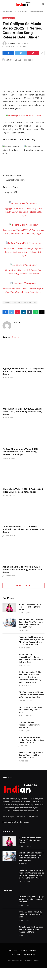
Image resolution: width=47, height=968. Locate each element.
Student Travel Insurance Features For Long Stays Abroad (30, 606)
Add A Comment (23, 585)
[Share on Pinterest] (33, 53)
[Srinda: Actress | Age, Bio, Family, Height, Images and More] (9, 915)
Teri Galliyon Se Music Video (24, 302)
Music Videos (22, 11)
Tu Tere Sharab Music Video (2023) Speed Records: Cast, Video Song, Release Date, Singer (23, 252)
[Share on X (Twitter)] (21, 53)
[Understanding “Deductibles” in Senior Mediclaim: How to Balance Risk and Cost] (9, 658)
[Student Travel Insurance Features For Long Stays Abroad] (9, 607)
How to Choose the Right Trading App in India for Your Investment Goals (31, 739)
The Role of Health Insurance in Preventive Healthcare (29, 724)
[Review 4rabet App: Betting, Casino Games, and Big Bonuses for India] (9, 755)
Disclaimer (17, 954)
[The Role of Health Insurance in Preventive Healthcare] (9, 725)
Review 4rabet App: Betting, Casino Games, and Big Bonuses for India (31, 754)
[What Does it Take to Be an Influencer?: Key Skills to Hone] (9, 710)
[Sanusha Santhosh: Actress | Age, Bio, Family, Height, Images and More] (9, 930)
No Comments (10, 47)
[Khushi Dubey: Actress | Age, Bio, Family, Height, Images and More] (9, 900)
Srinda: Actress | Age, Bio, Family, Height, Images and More (30, 914)
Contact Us (29, 954)
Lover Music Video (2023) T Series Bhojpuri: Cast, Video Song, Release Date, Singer (23, 529)
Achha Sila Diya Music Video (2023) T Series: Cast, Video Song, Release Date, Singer (22, 570)
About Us (33, 951)
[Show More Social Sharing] (42, 53)
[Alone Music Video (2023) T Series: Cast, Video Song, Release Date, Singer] (23, 265)
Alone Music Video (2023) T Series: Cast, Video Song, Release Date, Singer (23, 490)
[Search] (43, 4)
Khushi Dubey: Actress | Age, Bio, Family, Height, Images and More (31, 899)
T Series (7, 302)
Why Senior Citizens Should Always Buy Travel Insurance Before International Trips (31, 694)
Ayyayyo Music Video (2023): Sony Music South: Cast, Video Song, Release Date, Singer (23, 211)
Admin (12, 43)
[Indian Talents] (23, 4)
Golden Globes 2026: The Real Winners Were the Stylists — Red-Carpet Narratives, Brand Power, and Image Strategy (30, 677)
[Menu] (4, 4)
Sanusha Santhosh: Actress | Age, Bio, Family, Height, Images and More (31, 929)
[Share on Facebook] (8, 53)
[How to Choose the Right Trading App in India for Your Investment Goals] (9, 740)
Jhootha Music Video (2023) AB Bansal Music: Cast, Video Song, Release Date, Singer (22, 412)
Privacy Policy (20, 951)
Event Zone (12, 11)
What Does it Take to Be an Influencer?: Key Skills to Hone (30, 709)
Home (5, 11)
